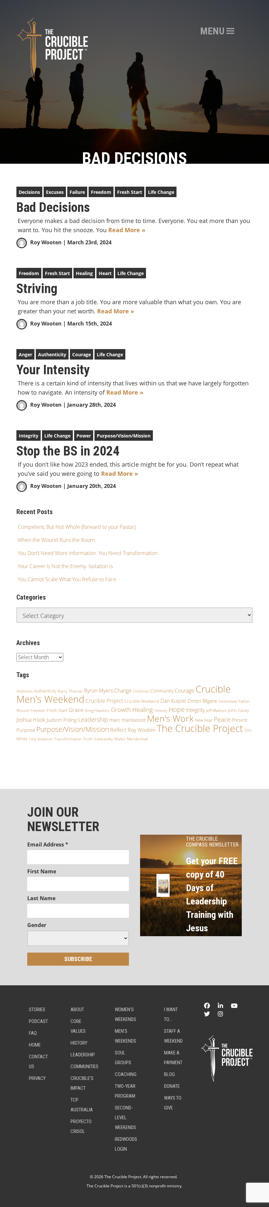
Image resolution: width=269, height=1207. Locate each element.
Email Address (47, 844)
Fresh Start (129, 192)
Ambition (24, 691)
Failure (77, 192)
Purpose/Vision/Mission (124, 436)
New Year (204, 720)
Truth (88, 739)
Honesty (160, 710)
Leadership (93, 719)
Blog (169, 1074)
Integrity (28, 436)
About (77, 1009)
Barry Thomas (70, 691)
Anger (25, 354)
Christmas (141, 691)
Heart (105, 273)
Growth (121, 710)
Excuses (55, 192)
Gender (36, 925)
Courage (81, 354)
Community (162, 691)
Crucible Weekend (141, 701)
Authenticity (52, 354)
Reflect (118, 729)
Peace (222, 719)
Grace (76, 710)
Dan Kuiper (173, 700)
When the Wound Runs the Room (56, 540)
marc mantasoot (127, 719)
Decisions (29, 192)
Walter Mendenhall (131, 739)
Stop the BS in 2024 (67, 451)
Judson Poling (62, 719)
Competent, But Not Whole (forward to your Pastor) (76, 526)
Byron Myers (98, 690)
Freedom (101, 192)
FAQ (33, 1033)
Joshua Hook (30, 719)
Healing (84, 273)
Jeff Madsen (216, 710)
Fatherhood (227, 701)
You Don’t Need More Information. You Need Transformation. (88, 553)
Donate (172, 1086)
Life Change (161, 192)
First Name (41, 871)
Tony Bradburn (41, 738)
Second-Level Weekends (125, 1117)
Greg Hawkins (97, 710)
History (79, 1043)
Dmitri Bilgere (202, 700)
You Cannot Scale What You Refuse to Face (67, 579)
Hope (177, 709)
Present (240, 720)
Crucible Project (104, 700)
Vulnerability (103, 738)
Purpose (25, 730)
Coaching (125, 1074)
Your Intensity (53, 370)
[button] (212, 31)
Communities (84, 1066)
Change (123, 690)
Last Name (41, 898)
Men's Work (170, 718)
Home (35, 1045)
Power (83, 436)
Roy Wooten (46, 242)
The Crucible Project (200, 728)
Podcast (38, 1021)
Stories (37, 1009)
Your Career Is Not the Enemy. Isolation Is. (66, 566)
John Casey (238, 710)
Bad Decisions (53, 207)
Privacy (37, 1078)
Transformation (68, 739)
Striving (36, 289)
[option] (134, 82)
